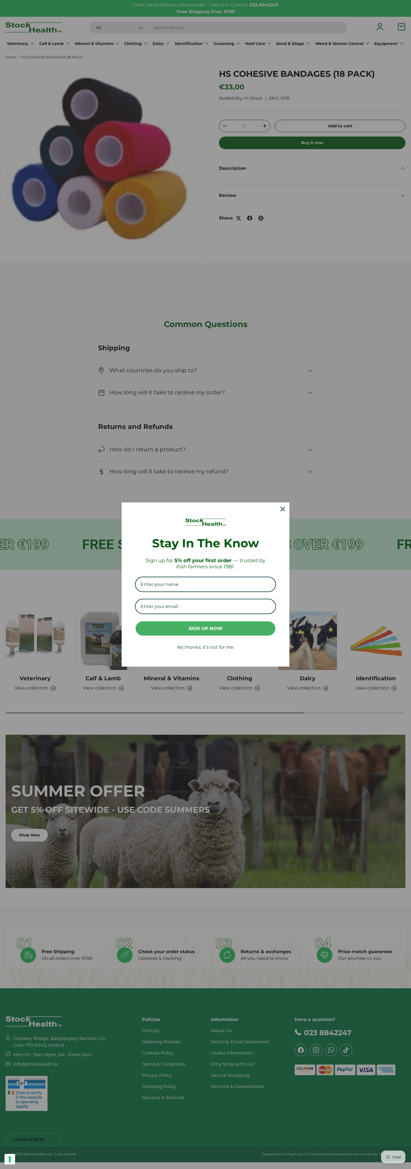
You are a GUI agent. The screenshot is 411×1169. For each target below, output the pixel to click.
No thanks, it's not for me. (205, 647)
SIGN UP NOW (206, 628)
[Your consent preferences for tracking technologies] (9, 1159)
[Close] (282, 509)
